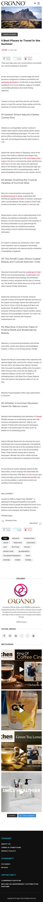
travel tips (6, 560)
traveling (28, 560)
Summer (27, 547)
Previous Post (11, 520)
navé (5, 547)
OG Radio (5, 864)
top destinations (24, 551)
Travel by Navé (9, 34)
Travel (28, 555)
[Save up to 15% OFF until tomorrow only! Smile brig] (21, 792)
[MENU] (38, 3)
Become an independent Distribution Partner (19, 885)
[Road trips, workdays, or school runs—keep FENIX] (21, 710)
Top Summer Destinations (11, 555)
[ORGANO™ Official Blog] (13, 6)
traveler (17, 560)
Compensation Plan (11, 880)
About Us (6, 844)
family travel (18, 542)
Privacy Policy (8, 851)
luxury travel (31, 542)
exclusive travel (29, 538)
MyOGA (4, 867)
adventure (15, 538)
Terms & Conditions (11, 847)
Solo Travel (15, 547)
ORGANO (4, 50)
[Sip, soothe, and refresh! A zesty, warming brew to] (21, 751)
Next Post (34, 523)
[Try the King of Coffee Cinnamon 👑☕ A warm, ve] (21, 669)
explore (5, 542)
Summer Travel (8, 551)
